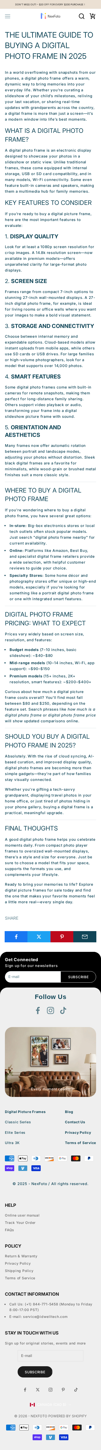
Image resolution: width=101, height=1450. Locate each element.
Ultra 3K (12, 1143)
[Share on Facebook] (16, 936)
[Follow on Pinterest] (63, 1389)
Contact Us (75, 1122)
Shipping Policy (19, 1271)
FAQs (9, 1230)
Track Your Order (20, 1222)
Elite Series (15, 1132)
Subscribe (78, 977)
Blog (69, 1112)
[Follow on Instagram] (50, 1010)
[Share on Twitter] (39, 936)
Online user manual (22, 1215)
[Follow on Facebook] (37, 1010)
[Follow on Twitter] (37, 1389)
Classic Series (18, 1122)
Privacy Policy (78, 1132)
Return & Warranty (21, 1256)
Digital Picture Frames (25, 1112)
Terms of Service (80, 1143)
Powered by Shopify (67, 1416)
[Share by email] (85, 936)
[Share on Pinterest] (62, 936)
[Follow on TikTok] (63, 1010)
